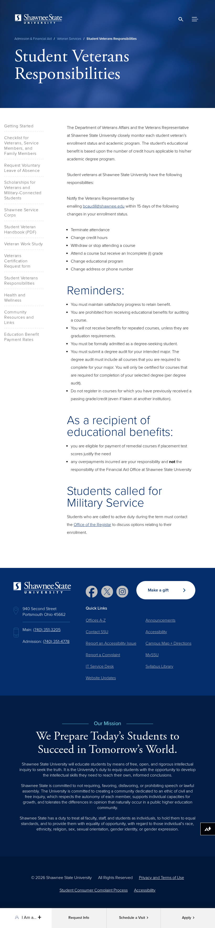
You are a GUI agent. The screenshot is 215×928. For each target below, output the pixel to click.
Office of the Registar (92, 524)
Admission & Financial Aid (33, 39)
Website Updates (101, 678)
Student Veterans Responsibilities (21, 280)
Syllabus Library (159, 666)
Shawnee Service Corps (21, 212)
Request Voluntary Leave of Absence (22, 168)
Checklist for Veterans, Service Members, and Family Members (21, 145)
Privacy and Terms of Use (161, 877)
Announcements (160, 620)
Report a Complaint (103, 655)
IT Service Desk (100, 666)
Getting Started (19, 126)
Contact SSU (97, 631)
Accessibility (156, 631)
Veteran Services (69, 39)
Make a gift (158, 590)
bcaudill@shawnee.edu (104, 206)
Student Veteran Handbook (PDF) (20, 229)
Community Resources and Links (19, 317)
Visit (132, 918)
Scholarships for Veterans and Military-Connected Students (22, 190)
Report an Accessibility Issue (111, 643)
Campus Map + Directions (168, 643)
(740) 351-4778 (56, 641)
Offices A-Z (96, 620)
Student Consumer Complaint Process (94, 890)
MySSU (152, 655)
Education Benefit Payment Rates (21, 337)
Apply (186, 918)
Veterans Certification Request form (17, 261)
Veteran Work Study (23, 244)
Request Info (78, 918)
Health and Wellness (14, 297)
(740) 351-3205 (47, 629)
